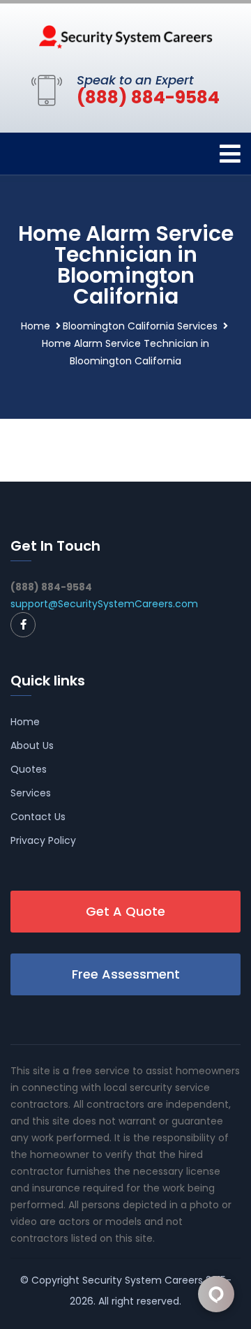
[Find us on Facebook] (23, 624)
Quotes (28, 769)
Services (30, 793)
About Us (32, 745)
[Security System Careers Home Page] (125, 36)
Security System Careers (142, 1280)
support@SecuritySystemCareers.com (104, 604)
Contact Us (38, 817)
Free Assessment (126, 974)
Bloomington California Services (140, 326)
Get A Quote (125, 911)
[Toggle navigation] (230, 154)
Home (35, 326)
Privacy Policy (43, 840)
